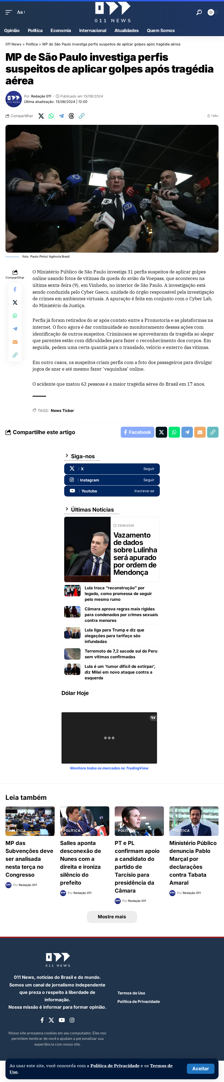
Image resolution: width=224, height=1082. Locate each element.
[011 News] (112, 12)
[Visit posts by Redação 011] (13, 99)
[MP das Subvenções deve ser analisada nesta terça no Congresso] (30, 821)
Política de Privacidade (115, 1065)
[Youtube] (112, 491)
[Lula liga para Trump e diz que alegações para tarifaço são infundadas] (72, 633)
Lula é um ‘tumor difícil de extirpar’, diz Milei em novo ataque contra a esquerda (120, 672)
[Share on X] (41, 116)
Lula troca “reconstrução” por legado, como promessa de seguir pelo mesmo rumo (118, 593)
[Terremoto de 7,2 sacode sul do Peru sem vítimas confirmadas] (72, 654)
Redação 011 (41, 96)
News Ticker (62, 410)
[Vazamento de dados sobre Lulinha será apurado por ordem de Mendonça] (87, 549)
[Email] (15, 341)
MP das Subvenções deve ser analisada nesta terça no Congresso (29, 859)
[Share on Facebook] (15, 289)
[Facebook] (42, 1020)
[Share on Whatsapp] (51, 116)
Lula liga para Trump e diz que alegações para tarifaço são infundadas (114, 635)
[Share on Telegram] (61, 116)
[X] (112, 468)
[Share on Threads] (71, 116)
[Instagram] (112, 480)
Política (17, 831)
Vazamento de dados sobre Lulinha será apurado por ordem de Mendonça (135, 553)
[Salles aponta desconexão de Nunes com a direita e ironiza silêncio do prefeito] (84, 821)
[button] (200, 1069)
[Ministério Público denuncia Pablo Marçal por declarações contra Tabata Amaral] (194, 821)
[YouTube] (61, 1020)
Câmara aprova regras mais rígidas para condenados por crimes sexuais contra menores (121, 614)
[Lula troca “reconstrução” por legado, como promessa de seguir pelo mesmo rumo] (72, 590)
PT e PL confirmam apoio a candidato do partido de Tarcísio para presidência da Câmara (137, 867)
